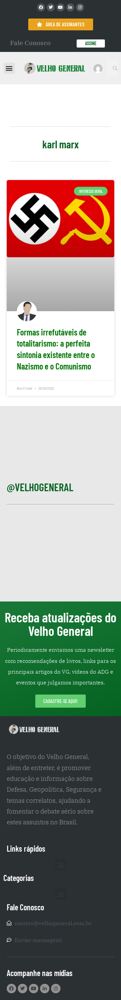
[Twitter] (51, 7)
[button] (9, 68)
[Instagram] (80, 7)
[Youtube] (60, 7)
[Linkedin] (70, 7)
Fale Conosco (30, 43)
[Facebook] (41, 7)
